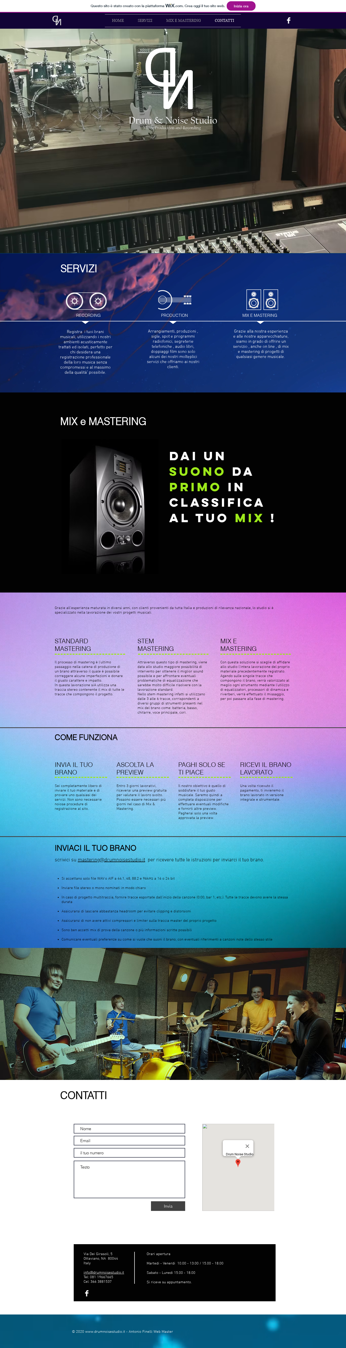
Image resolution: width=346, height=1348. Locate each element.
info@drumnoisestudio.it (104, 1272)
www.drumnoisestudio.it (105, 1331)
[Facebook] (288, 20)
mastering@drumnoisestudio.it (111, 860)
